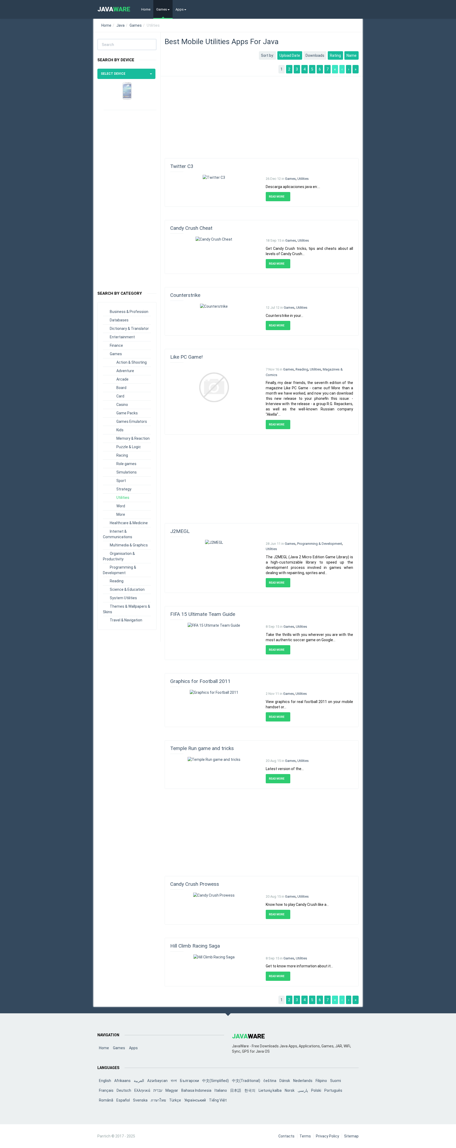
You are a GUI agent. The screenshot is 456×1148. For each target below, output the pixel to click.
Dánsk (284, 1081)
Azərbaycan (157, 1081)
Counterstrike (185, 295)
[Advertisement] (126, 198)
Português (333, 1090)
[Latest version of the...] (214, 759)
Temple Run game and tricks (202, 748)
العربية (139, 1081)
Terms (305, 1136)
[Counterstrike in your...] (214, 306)
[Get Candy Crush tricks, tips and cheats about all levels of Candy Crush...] (214, 239)
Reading (117, 581)
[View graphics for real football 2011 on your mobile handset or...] (214, 692)
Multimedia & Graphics (129, 545)
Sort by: (267, 55)
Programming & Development (319, 544)
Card (120, 396)
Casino (122, 404)
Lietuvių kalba (270, 1090)
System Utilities (123, 598)
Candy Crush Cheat (191, 228)
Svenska (140, 1100)
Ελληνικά (142, 1090)
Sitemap (351, 1136)
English (105, 1081)
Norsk (289, 1090)
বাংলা (174, 1081)
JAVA (113, 9)
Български (189, 1081)
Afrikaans (122, 1081)
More (120, 514)
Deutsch (124, 1090)
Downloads (315, 55)
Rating (335, 55)
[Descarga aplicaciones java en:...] (214, 177)
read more (277, 196)
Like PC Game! (186, 357)
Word (120, 506)
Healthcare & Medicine (129, 523)
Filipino (321, 1081)
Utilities (122, 497)
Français (106, 1090)
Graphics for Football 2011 (200, 681)
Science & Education (127, 589)
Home (145, 9)
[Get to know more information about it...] (214, 957)
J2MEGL (180, 531)
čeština (269, 1081)
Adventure (125, 371)
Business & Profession (129, 312)
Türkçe (175, 1100)
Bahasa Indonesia (196, 1090)
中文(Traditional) (246, 1081)
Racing (122, 455)
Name (351, 55)
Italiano (221, 1090)
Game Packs (127, 413)
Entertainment (122, 337)
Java (120, 25)
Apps (179, 9)
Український (195, 1100)
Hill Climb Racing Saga (195, 946)
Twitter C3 (181, 166)
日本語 (235, 1090)
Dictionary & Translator (129, 328)
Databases (119, 320)
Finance (116, 345)
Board (121, 388)
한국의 (249, 1090)
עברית (157, 1090)
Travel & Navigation (126, 620)
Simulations (126, 472)
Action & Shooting (131, 362)
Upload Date (289, 55)
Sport (121, 481)
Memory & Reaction (133, 438)
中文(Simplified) (215, 1081)
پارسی (303, 1090)
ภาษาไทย (158, 1100)
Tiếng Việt (218, 1100)
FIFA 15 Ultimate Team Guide (202, 614)
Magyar (171, 1090)
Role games (126, 464)
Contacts (286, 1136)
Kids (120, 430)
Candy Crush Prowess (194, 884)
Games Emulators (131, 421)
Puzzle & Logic (128, 447)
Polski (316, 1090)
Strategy (123, 489)
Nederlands (302, 1081)
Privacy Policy (327, 1136)
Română (106, 1100)
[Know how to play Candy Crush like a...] (214, 895)
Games (161, 9)
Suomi (335, 1081)
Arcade (122, 379)
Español (123, 1100)
